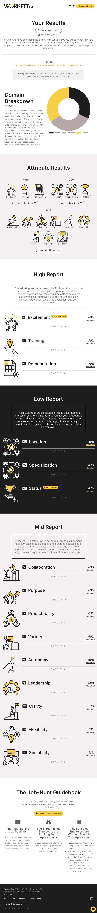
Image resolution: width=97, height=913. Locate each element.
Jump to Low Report (70, 203)
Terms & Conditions (13, 904)
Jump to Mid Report (47, 250)
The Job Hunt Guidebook (69, 65)
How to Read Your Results (59, 76)
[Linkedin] (91, 898)
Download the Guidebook (49, 813)
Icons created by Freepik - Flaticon (16, 908)
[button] (70, 6)
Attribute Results (46, 65)
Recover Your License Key (15, 898)
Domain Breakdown (26, 65)
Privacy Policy (35, 898)
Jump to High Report (24, 203)
